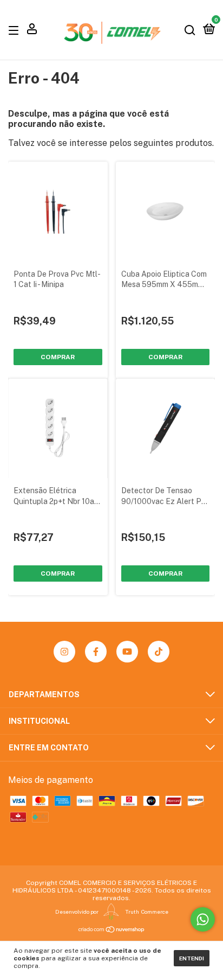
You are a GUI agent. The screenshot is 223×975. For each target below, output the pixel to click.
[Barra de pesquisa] (190, 30)
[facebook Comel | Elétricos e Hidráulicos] (96, 651)
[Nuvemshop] (112, 929)
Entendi (191, 958)
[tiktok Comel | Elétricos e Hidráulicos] (158, 651)
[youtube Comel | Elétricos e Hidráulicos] (127, 651)
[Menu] (15, 30)
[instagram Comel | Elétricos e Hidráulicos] (64, 651)
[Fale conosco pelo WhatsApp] (203, 919)
